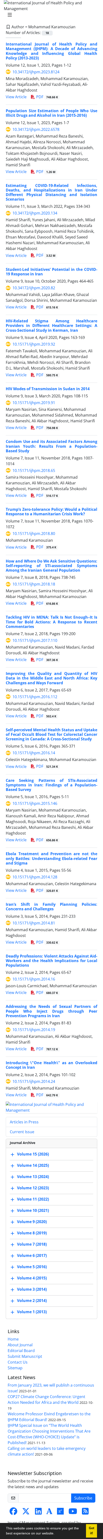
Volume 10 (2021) (33, 1210)
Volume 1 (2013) (32, 1311)
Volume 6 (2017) (32, 1255)
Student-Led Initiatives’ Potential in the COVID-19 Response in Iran (51, 272)
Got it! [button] (91, 1531)
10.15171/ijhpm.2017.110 (34, 640)
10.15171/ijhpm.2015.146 (34, 803)
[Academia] (49, 1512)
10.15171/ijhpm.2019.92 (33, 344)
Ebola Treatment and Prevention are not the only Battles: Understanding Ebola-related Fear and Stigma (51, 858)
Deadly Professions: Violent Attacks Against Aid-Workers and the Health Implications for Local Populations (51, 960)
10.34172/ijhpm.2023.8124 (35, 72)
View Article (16, 96)
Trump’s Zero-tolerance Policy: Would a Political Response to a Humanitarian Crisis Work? (51, 512)
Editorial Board (21, 1350)
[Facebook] (13, 1512)
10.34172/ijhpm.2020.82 (33, 287)
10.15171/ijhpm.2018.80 (33, 533)
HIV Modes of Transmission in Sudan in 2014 (48, 388)
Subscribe (83, 1498)
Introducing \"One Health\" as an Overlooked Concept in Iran (51, 1065)
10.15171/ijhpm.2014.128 (34, 877)
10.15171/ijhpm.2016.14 (33, 752)
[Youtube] (73, 1512)
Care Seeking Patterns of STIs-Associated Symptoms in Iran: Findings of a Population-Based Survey (51, 785)
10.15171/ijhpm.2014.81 (33, 923)
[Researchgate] (60, 1512)
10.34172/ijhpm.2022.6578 (35, 129)
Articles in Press (24, 1122)
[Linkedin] (38, 1512)
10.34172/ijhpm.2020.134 (34, 213)
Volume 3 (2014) (32, 1289)
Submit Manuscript (25, 1356)
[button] (56, 1534)
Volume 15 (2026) (33, 1154)
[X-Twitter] (26, 1512)
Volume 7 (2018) (32, 1244)
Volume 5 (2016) (32, 1266)
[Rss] (85, 1512)
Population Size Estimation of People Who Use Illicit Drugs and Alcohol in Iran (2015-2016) (51, 113)
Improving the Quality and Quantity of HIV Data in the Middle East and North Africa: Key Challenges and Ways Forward (51, 678)
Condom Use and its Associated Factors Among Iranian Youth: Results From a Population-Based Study (51, 446)
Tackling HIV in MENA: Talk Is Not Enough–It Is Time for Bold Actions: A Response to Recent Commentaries (51, 622)
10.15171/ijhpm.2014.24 (33, 1081)
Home (13, 1339)
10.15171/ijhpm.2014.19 (33, 1029)
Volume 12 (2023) (33, 1188)
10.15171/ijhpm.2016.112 (34, 696)
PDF (46, 96)
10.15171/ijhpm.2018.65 (33, 470)
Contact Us (18, 1362)
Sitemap (15, 1368)
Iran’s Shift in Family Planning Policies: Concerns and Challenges (51, 907)
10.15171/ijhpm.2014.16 (33, 979)
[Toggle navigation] (50, 15)
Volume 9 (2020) (32, 1221)
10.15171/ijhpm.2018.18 (33, 584)
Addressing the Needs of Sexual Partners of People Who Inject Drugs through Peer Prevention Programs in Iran (51, 1011)
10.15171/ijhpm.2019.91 (33, 402)
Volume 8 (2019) (32, 1233)
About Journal (20, 1344)
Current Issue (22, 1131)
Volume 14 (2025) (33, 1165)
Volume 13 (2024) (33, 1176)
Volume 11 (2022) (33, 1199)
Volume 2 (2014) (32, 1300)
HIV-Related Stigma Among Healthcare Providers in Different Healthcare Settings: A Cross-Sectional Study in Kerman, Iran (51, 325)
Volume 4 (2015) (32, 1278)
